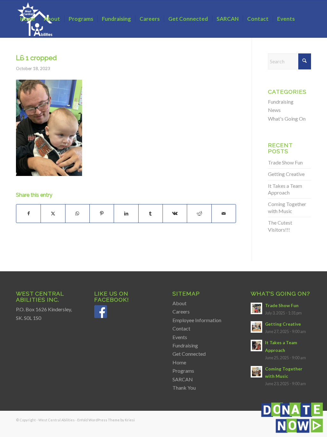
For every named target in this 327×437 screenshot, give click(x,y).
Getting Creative (286, 174)
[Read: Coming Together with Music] (256, 371)
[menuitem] (27, 18)
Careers (181, 311)
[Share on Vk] (175, 213)
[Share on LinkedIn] (126, 213)
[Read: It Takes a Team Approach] (256, 345)
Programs (183, 371)
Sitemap (186, 293)
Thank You (184, 388)
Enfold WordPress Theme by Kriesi (106, 420)
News (274, 110)
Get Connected (189, 354)
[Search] (22, 56)
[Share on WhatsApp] (77, 213)
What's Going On (287, 118)
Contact (181, 328)
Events (179, 337)
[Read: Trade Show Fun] (256, 308)
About (179, 303)
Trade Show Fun (285, 162)
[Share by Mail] (224, 213)
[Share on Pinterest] (102, 213)
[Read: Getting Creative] (256, 327)
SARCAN (182, 379)
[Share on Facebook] (28, 213)
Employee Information (196, 320)
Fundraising (280, 102)
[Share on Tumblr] (151, 213)
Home (179, 362)
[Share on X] (53, 213)
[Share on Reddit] (199, 213)
